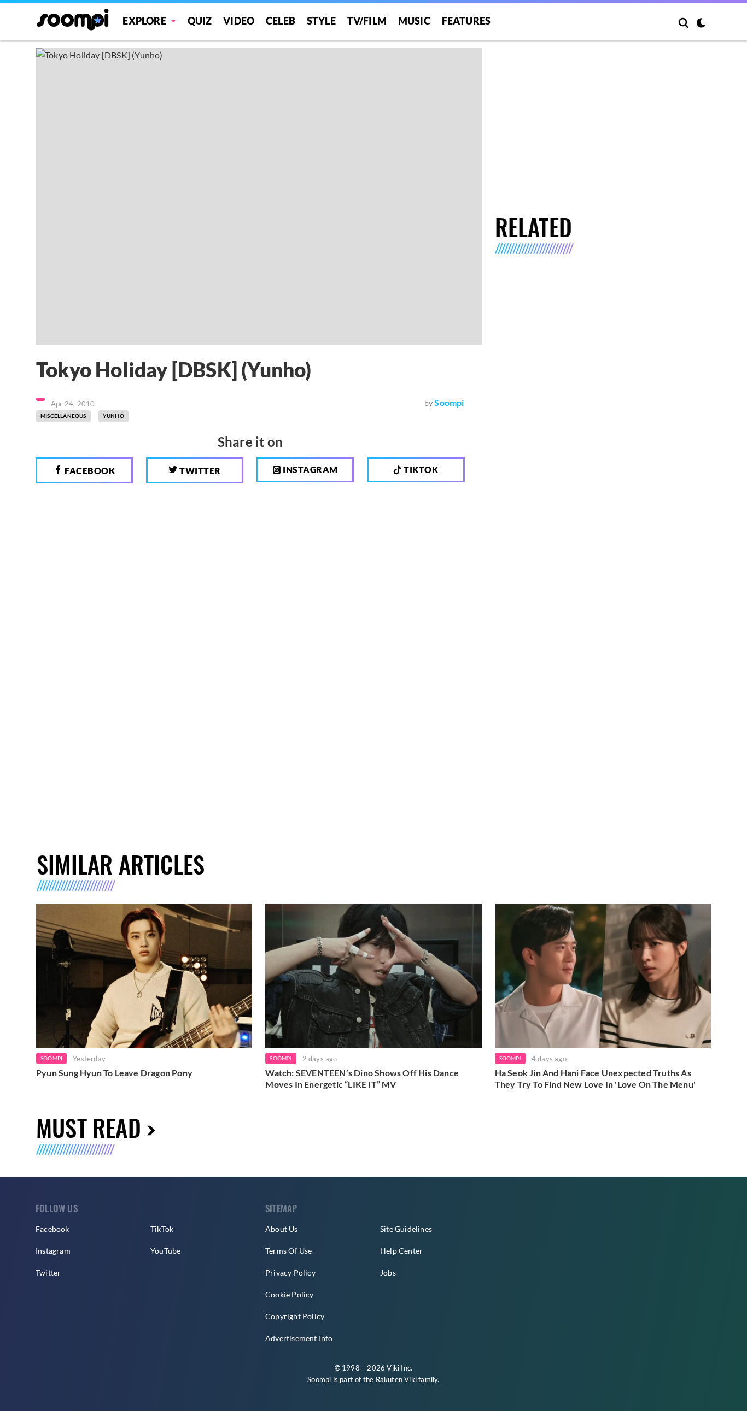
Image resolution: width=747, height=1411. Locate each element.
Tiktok (420, 469)
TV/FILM (367, 21)
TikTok (161, 1228)
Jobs (388, 1272)
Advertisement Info (299, 1338)
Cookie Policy (289, 1294)
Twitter (199, 470)
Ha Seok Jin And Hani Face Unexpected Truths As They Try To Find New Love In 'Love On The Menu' (595, 1078)
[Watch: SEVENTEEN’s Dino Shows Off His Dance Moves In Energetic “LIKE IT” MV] (373, 976)
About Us (281, 1228)
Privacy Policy (290, 1272)
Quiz (200, 21)
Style (321, 21)
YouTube (165, 1250)
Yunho (113, 415)
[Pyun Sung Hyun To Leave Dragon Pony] (144, 976)
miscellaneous (63, 415)
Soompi (449, 402)
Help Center (401, 1250)
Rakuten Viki (396, 1379)
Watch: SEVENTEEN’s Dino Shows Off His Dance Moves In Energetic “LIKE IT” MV (362, 1078)
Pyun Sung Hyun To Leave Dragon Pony (114, 1072)
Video (238, 21)
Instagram (309, 469)
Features (466, 21)
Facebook (89, 470)
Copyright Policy (294, 1316)
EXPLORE (144, 21)
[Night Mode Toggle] (701, 24)
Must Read (88, 1127)
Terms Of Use (288, 1250)
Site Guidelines (406, 1228)
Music (414, 21)
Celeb (280, 21)
